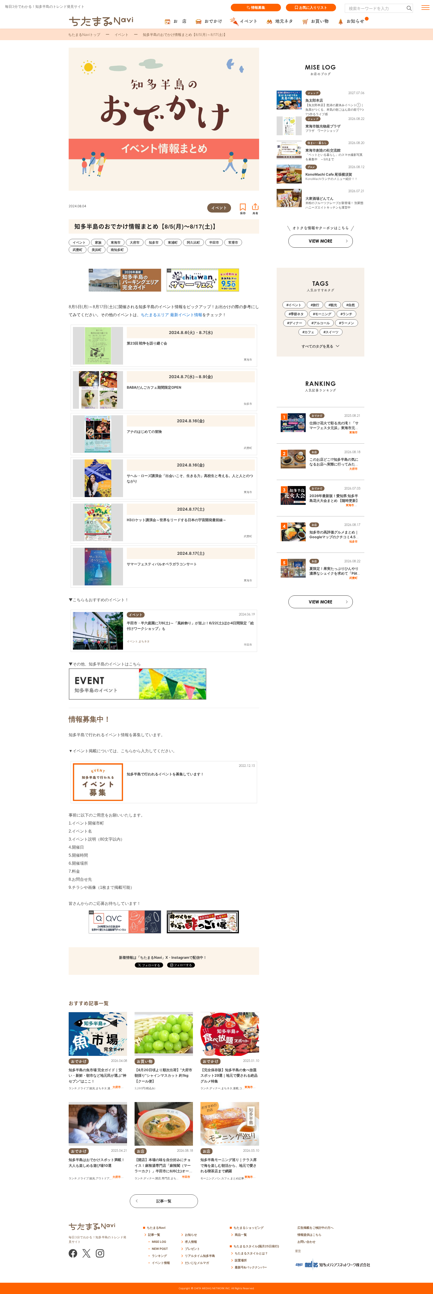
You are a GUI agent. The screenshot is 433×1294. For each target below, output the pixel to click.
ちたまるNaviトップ (84, 34)
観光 (92, 1088)
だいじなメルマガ (197, 1263)
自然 (351, 305)
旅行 (316, 305)
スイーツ (332, 332)
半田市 (186, 1177)
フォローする (182, 965)
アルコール (321, 323)
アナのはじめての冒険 (144, 431)
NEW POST (160, 1249)
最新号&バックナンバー (251, 1267)
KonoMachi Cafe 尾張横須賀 (328, 174)
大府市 (117, 1087)
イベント (122, 34)
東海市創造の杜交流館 (323, 150)
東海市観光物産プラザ (323, 126)
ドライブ (83, 1088)
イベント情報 (161, 1263)
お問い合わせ (306, 1242)
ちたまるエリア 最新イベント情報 (171, 314)
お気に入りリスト (313, 7)
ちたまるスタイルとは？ (251, 1253)
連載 (110, 1088)
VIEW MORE (320, 241)
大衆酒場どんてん (319, 198)
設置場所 (241, 1260)
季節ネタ (297, 314)
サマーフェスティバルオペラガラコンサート (162, 564)
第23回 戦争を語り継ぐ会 (147, 343)
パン (218, 1178)
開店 (158, 1178)
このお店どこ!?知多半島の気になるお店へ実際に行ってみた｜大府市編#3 (334, 464)
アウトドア (103, 1178)
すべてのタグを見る (318, 346)
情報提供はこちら (309, 1235)
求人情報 (191, 1242)
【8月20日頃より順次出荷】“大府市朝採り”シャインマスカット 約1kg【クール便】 (163, 1075)
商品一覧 (241, 1235)
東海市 (249, 1087)
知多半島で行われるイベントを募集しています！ (165, 774)
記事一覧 (163, 1201)
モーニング (207, 1178)
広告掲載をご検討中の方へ (315, 1228)
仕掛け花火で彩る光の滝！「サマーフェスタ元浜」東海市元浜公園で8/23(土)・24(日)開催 (334, 428)
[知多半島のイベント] (137, 684)
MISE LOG (159, 1242)
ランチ (73, 1088)
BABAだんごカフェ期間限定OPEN (154, 387)
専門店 (166, 1178)
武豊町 (353, 578)
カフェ (225, 1178)
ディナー (215, 1088)
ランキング (159, 1256)
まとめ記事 (237, 1178)
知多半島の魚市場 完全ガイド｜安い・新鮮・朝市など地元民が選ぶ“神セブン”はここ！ (97, 1075)
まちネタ (101, 1088)
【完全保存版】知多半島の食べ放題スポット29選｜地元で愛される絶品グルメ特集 (229, 1075)
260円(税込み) (146, 1088)
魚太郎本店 (314, 100)
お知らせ (191, 1235)
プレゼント (192, 1249)
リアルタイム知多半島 (200, 1256)
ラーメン (347, 323)
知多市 (353, 541)
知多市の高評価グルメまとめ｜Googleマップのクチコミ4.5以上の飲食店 (334, 537)
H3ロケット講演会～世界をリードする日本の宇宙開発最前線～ (176, 520)
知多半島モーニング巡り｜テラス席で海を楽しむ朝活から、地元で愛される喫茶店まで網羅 (228, 1165)
